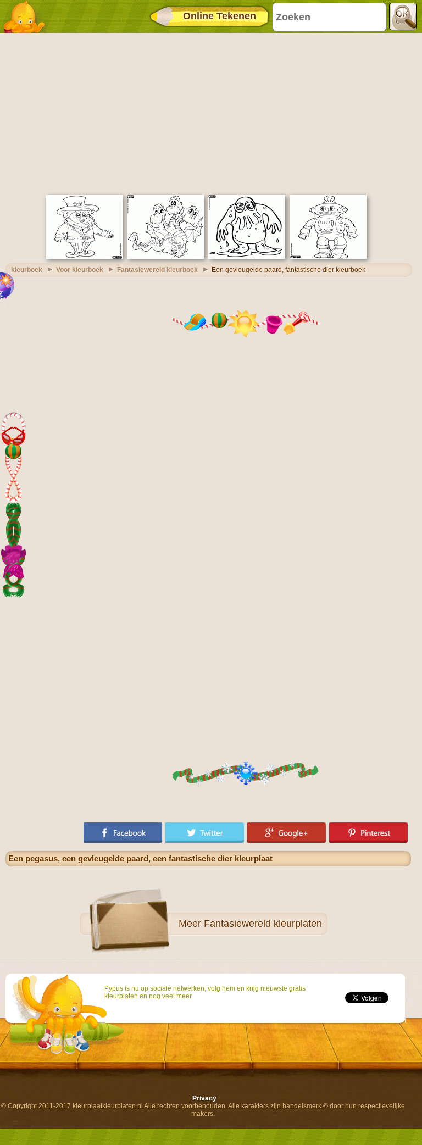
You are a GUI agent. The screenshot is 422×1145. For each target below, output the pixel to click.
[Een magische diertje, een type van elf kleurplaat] (84, 256)
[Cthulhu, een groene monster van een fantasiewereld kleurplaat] (246, 256)
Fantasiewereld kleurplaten (263, 923)
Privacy (204, 1098)
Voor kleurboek (79, 270)
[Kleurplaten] (27, 16)
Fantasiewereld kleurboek (157, 270)
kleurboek (26, 270)
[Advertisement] (208, 113)
